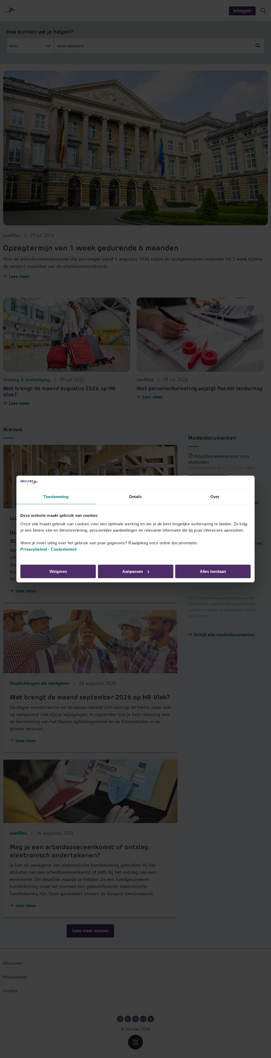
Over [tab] (214, 496)
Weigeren (58, 571)
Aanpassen (132, 571)
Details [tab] (135, 496)
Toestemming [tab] (56, 496)
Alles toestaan (213, 571)
